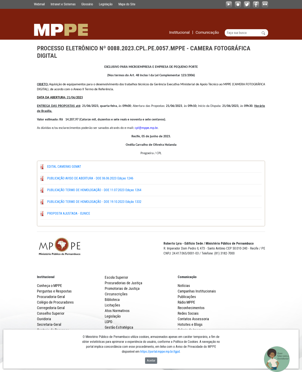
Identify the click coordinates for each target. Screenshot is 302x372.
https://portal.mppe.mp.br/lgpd (160, 352)
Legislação (106, 4)
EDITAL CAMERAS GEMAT (64, 167)
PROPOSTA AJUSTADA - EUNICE (68, 213)
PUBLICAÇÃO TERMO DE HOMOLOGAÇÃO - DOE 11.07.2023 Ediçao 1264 (94, 190)
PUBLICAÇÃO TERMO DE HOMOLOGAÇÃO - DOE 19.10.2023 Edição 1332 (94, 202)
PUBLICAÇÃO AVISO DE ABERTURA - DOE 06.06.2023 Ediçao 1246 (90, 178)
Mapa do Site (126, 4)
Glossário (87, 4)
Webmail (39, 4)
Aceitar (151, 360)
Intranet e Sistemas (63, 4)
